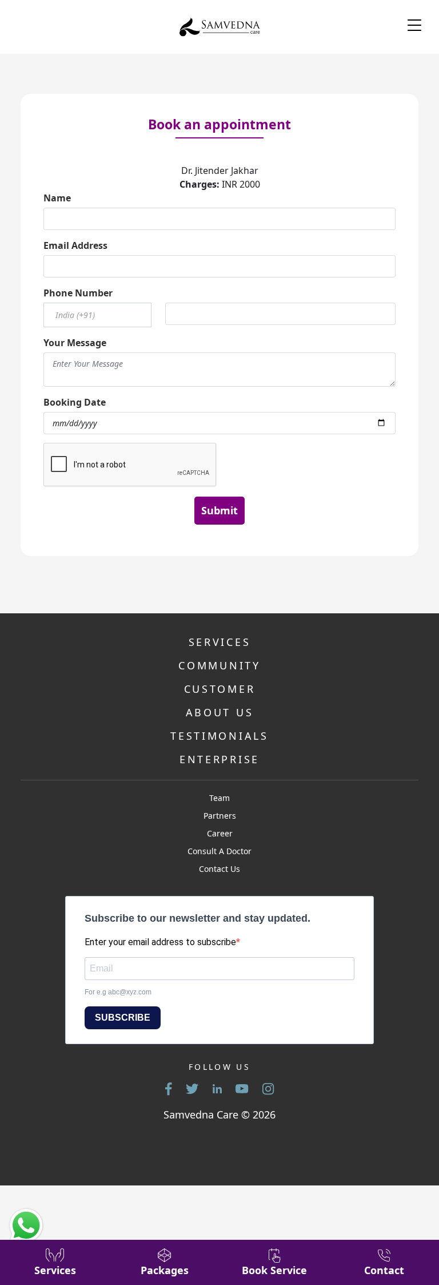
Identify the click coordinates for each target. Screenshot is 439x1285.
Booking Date (74, 402)
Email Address (75, 245)
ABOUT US (220, 712)
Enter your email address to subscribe (160, 942)
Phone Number (78, 293)
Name (57, 198)
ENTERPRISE (219, 759)
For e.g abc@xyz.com (118, 992)
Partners (219, 815)
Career (220, 833)
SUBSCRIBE (122, 1017)
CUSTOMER (220, 689)
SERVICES (220, 642)
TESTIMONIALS (219, 736)
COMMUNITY (219, 665)
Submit (219, 510)
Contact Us (219, 868)
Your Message (74, 342)
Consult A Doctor (219, 851)
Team (219, 797)
